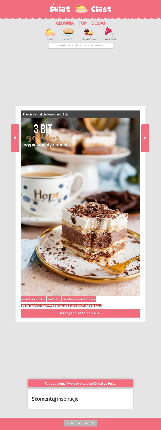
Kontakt (89, 423)
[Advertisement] (80, 77)
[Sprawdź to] (83, 22)
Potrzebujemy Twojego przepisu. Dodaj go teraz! (80, 383)
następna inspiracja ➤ (80, 313)
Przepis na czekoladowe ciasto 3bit (45, 114)
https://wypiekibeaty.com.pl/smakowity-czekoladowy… (71, 305)
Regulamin (73, 423)
